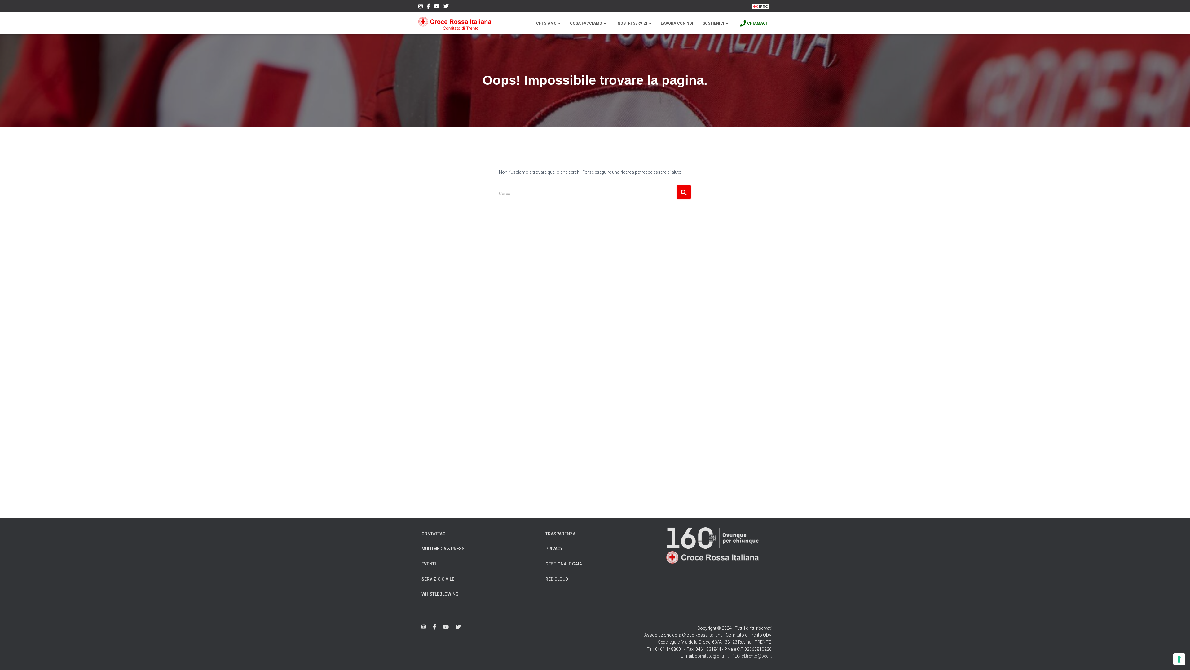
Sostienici (714, 23)
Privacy (554, 548)
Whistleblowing (440, 594)
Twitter (445, 7)
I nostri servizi (631, 23)
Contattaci (434, 533)
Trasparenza (560, 533)
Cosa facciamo (586, 23)
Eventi (428, 563)
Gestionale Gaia (563, 563)
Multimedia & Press (443, 548)
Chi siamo (547, 23)
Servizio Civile (437, 579)
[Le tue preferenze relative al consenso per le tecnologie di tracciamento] (1179, 659)
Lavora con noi (677, 23)
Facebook (428, 7)
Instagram (420, 7)
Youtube (436, 7)
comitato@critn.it (712, 656)
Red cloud (556, 579)
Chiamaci (757, 23)
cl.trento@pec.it (757, 656)
